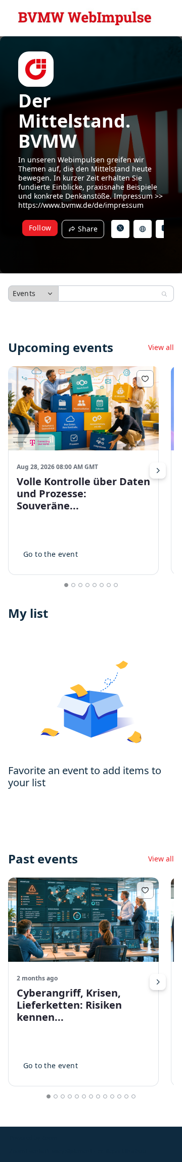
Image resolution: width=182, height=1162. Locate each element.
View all (161, 347)
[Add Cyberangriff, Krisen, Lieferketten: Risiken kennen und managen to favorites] (145, 890)
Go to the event (50, 554)
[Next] (158, 470)
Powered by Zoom (33, 1137)
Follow (40, 228)
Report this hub (125, 1151)
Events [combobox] (24, 293)
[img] (36, 69)
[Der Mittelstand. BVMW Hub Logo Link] (85, 18)
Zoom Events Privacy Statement (50, 1151)
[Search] (164, 294)
